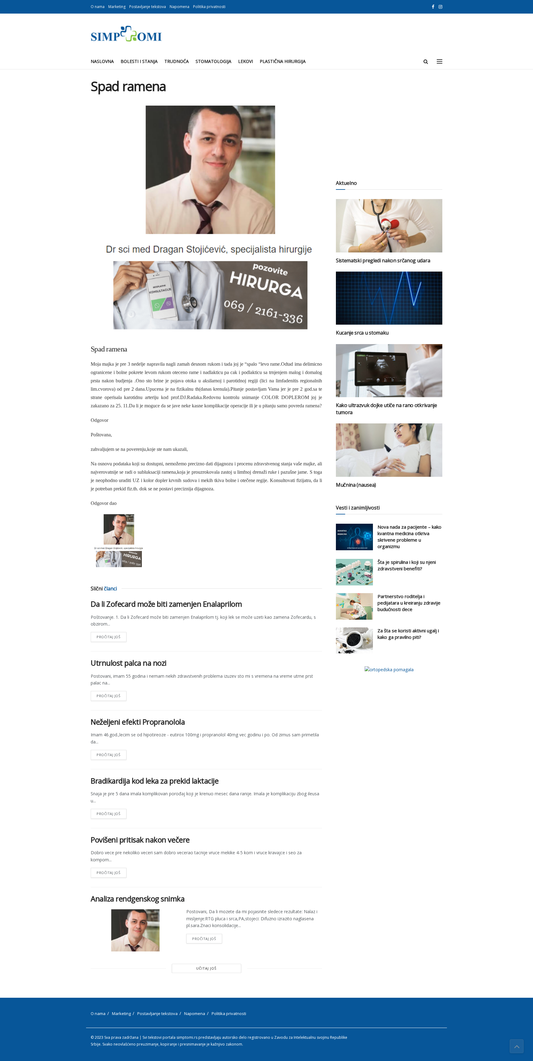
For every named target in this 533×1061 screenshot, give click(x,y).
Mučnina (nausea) (356, 484)
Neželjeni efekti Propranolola (138, 722)
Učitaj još (206, 968)
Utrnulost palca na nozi (129, 663)
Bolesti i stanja (139, 61)
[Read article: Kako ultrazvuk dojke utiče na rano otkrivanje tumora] (389, 370)
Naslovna (102, 61)
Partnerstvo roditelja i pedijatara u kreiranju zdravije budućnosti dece (409, 602)
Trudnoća (176, 61)
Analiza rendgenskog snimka (138, 898)
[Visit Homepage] (126, 33)
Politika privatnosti (209, 6)
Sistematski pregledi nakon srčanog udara (383, 260)
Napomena (179, 6)
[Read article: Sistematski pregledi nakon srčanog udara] (389, 225)
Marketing (117, 6)
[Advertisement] (389, 122)
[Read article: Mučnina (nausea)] (389, 450)
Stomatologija (213, 61)
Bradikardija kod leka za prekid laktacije (154, 781)
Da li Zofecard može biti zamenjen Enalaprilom (166, 604)
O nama (98, 6)
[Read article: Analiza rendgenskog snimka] (134, 929)
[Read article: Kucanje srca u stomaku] (389, 298)
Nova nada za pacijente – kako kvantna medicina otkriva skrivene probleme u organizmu (409, 536)
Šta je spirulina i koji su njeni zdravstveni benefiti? (407, 565)
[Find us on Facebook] (433, 7)
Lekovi (245, 61)
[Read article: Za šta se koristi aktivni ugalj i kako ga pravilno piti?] (354, 640)
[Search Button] (426, 61)
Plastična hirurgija (283, 61)
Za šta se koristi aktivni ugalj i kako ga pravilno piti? (408, 633)
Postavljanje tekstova (147, 6)
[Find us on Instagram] (440, 7)
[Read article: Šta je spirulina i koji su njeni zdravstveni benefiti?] (354, 572)
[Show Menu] (439, 61)
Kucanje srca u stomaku (362, 332)
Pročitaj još (111, 635)
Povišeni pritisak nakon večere (140, 839)
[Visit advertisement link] (389, 669)
